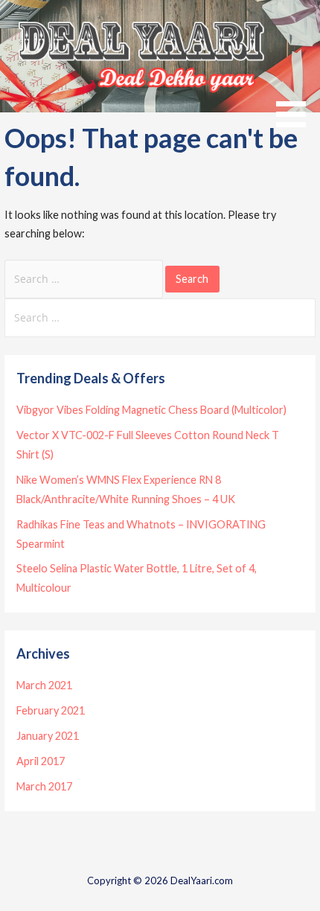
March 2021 (44, 685)
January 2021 (47, 735)
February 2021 (50, 710)
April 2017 (40, 761)
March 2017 (44, 786)
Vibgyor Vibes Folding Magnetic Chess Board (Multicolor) (151, 409)
